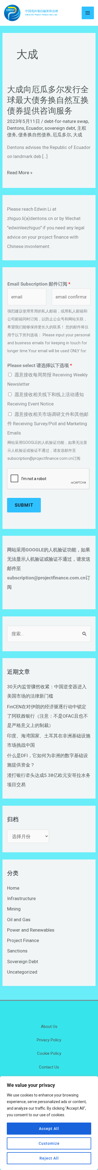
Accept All (49, 1128)
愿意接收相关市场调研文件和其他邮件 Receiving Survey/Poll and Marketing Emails (47, 423)
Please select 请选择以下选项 (39, 365)
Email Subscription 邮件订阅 (39, 284)
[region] (49, 1123)
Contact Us (49, 1067)
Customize (49, 1143)
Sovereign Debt (22, 961)
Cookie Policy (49, 1053)
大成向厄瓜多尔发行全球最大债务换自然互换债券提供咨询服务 (48, 100)
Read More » (19, 172)
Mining (14, 909)
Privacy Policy (49, 1040)
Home (13, 888)
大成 (77, 134)
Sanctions (17, 951)
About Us (49, 1026)
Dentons (15, 128)
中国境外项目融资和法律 (41, 11)
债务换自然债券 (34, 134)
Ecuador (34, 128)
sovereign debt (60, 128)
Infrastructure (21, 898)
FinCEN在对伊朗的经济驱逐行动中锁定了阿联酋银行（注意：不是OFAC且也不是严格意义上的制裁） (47, 716)
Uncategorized (22, 972)
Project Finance (23, 940)
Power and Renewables (30, 930)
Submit (24, 505)
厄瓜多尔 (62, 134)
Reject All (49, 1158)
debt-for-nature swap (66, 121)
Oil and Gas (18, 919)
